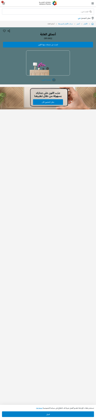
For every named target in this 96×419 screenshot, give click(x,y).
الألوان (86, 23)
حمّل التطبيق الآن (48, 102)
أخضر (78, 23)
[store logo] (48, 3)
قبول (48, 414)
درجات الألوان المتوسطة (65, 23)
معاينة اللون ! (46, 80)
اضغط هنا (39, 408)
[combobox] (48, 12)
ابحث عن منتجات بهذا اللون (48, 44)
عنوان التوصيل (84, 18)
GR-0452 (48, 38)
